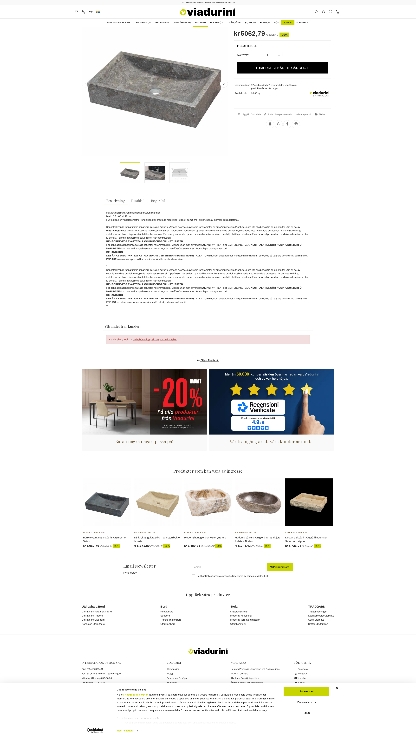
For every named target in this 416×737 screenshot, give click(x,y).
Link (266, 576)
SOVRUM (250, 22)
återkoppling (173, 669)
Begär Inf (158, 200)
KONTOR (265, 22)
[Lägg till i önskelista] (122, 494)
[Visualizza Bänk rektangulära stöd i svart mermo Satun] (122, 486)
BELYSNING (162, 22)
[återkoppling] (91, 11)
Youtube (301, 678)
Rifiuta (306, 712)
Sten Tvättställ (209, 360)
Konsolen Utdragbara (93, 624)
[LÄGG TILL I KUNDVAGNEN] (224, 486)
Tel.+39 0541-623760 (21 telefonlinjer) (101, 673)
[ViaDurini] (208, 11)
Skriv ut (322, 114)
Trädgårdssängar (317, 611)
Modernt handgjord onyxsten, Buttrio (205, 537)
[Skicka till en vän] (270, 124)
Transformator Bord (171, 619)
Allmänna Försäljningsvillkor (245, 678)
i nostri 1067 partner (135, 694)
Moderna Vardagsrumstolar (245, 619)
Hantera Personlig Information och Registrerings (255, 669)
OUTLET (287, 22)
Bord (163, 606)
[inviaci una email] (76, 11)
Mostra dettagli (125, 730)
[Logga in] (323, 11)
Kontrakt (303, 22)
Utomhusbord (168, 624)
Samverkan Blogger (177, 678)
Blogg (170, 673)
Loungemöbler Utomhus (321, 615)
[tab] (115, 200)
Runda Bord (166, 611)
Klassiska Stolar (238, 611)
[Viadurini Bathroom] (320, 94)
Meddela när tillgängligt (284, 68)
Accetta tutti (306, 691)
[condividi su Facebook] (287, 124)
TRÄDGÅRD (234, 22)
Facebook (302, 669)
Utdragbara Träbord (92, 615)
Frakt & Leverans (239, 673)
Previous (86, 84)
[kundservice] (83, 11)
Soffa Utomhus (316, 619)
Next (224, 84)
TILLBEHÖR (216, 22)
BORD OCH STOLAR (118, 22)
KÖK (276, 22)
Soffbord (165, 615)
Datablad (137, 200)
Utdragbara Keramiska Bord (97, 611)
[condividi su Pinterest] (296, 124)
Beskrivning (115, 200)
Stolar (234, 606)
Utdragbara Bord (93, 606)
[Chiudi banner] (337, 688)
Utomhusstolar (238, 624)
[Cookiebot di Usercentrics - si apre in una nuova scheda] (95, 730)
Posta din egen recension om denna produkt (289, 114)
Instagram (302, 673)
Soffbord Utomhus (318, 624)
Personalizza (304, 702)
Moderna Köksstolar (241, 615)
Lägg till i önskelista (251, 114)
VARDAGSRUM (142, 22)
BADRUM (200, 22)
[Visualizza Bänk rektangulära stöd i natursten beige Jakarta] (173, 486)
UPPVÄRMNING (182, 22)
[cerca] (316, 11)
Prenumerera (281, 567)
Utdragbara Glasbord (93, 619)
